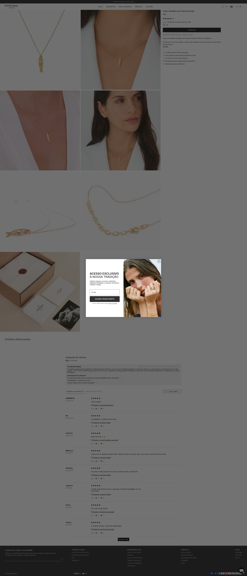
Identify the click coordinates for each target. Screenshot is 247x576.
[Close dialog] (159, 261)
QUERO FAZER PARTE (104, 299)
